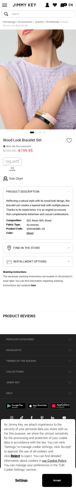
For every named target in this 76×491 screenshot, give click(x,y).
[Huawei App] (60, 405)
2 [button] (36, 132)
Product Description (23, 191)
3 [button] (40, 132)
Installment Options (29, 261)
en (71, 5)
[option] (38, 79)
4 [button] (44, 132)
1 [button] (32, 132)
